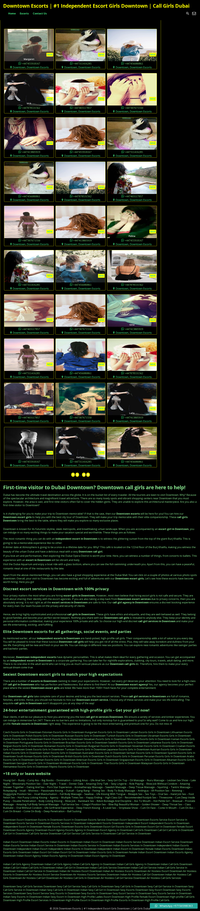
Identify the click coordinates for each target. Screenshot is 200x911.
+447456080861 (134, 63)
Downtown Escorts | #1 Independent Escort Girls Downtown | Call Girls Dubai (96, 5)
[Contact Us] (194, 13)
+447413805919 (31, 151)
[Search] (187, 13)
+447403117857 (82, 107)
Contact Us (40, 13)
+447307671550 (134, 107)
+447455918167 (31, 63)
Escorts (24, 13)
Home (12, 13)
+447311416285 (82, 63)
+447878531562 (31, 107)
